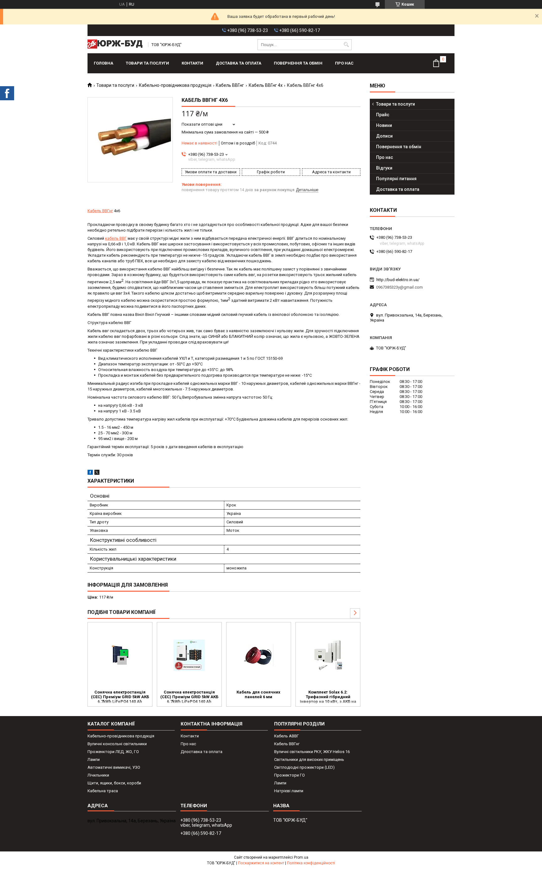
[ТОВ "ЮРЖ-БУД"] (116, 44)
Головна (103, 63)
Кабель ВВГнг (230, 85)
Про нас (344, 63)
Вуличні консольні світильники (117, 743)
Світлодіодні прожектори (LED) (304, 767)
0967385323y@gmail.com (399, 287)
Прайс (382, 114)
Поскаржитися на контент (261, 863)
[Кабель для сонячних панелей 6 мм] (258, 655)
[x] (96, 473)
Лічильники (98, 775)
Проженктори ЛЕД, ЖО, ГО (113, 751)
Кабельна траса (103, 790)
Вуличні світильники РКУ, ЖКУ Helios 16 (312, 751)
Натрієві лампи (288, 790)
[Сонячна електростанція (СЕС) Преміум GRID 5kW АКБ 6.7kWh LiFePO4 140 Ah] (120, 655)
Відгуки (384, 167)
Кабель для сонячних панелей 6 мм (258, 694)
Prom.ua (301, 857)
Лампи (94, 759)
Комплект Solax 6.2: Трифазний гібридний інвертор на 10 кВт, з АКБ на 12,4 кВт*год (328, 697)
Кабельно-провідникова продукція (175, 85)
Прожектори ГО (289, 775)
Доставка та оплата (238, 63)
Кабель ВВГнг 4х (266, 85)
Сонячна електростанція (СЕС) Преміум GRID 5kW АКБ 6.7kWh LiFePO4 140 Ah (120, 697)
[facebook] (90, 473)
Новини (384, 125)
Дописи (384, 136)
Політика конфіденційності (311, 863)
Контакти (192, 63)
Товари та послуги (147, 63)
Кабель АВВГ (286, 736)
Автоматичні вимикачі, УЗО (114, 767)
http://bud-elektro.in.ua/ (397, 279)
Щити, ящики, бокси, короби (114, 783)
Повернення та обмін (298, 63)
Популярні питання (396, 178)
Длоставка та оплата (201, 751)
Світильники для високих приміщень (309, 759)
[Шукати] (346, 44)
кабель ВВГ (116, 238)
